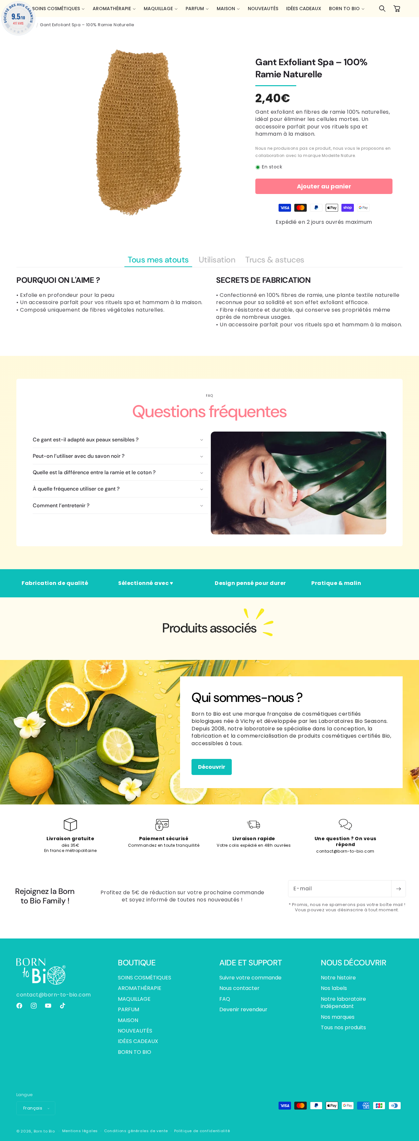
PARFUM (128, 1009)
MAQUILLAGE (134, 999)
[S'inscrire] (398, 888)
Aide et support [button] (250, 963)
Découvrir (211, 766)
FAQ (224, 999)
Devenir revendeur (243, 1009)
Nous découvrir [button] (353, 963)
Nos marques (338, 1017)
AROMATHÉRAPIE (139, 988)
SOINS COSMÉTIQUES (144, 977)
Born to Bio (44, 1131)
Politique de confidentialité (202, 1130)
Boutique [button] (136, 963)
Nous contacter (239, 988)
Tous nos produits (343, 1027)
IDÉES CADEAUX (138, 1041)
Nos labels (334, 988)
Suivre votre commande (250, 977)
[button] (58, 8)
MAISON (128, 1020)
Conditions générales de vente (136, 1130)
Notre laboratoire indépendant (343, 1002)
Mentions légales (80, 1130)
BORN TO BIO (134, 1052)
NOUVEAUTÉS (135, 1031)
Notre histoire (338, 977)
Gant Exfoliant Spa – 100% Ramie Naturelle (87, 25)
